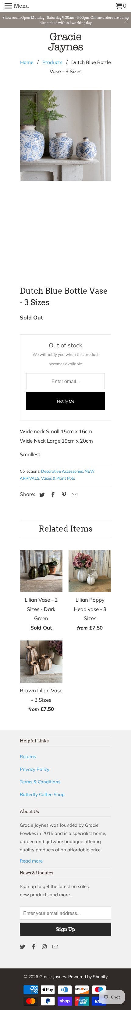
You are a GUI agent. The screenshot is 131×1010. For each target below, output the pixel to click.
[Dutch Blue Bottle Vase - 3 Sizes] (65, 181)
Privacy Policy (34, 769)
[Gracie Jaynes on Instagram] (45, 946)
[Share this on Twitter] (41, 494)
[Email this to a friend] (74, 494)
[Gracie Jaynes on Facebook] (34, 946)
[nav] (17, 6)
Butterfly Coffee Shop (42, 794)
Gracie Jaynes (52, 976)
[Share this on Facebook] (52, 494)
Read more (31, 861)
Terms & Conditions (40, 782)
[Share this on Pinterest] (63, 494)
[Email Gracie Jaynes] (55, 946)
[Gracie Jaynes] (65, 44)
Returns (28, 756)
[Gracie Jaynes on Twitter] (23, 946)
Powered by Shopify (88, 976)
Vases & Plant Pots (58, 478)
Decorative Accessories (62, 471)
